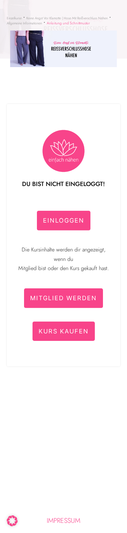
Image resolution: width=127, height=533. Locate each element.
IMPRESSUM (63, 521)
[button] (12, 521)
